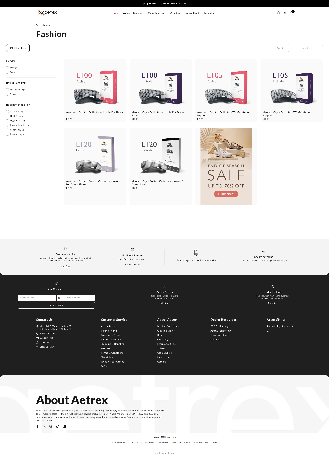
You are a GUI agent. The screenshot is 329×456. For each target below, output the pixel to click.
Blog (159, 335)
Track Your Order (110, 335)
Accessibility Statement (280, 326)
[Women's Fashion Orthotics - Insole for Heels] (95, 85)
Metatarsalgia (18, 134)
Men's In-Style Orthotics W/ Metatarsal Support (286, 113)
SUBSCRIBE (56, 305)
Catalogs (215, 339)
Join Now (165, 303)
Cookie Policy (163, 443)
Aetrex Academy (220, 335)
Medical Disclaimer (201, 443)
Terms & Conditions (112, 352)
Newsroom (163, 357)
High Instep (17, 120)
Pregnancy (17, 129)
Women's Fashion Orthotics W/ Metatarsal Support (223, 113)
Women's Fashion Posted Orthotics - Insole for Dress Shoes (93, 182)
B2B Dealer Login (220, 326)
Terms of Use (134, 443)
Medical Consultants (168, 326)
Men (13, 67)
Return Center (132, 264)
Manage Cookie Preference (181, 443)
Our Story (162, 339)
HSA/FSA (106, 348)
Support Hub (46, 337)
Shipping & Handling (112, 343)
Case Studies (164, 352)
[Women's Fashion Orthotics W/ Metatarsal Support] (226, 85)
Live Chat (44, 342)
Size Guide (107, 357)
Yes (13, 94)
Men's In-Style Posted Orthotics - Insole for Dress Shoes (158, 182)
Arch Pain (16, 111)
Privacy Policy (149, 443)
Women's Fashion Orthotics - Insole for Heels (94, 112)
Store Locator (47, 346)
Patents (214, 443)
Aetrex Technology (221, 330)
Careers (161, 361)
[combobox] (61, 298)
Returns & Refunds (111, 339)
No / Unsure (18, 89)
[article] (226, 166)
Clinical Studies (166, 330)
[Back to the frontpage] (37, 25)
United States (171, 437)
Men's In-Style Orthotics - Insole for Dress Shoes (157, 113)
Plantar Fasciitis (19, 125)
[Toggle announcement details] (185, 3)
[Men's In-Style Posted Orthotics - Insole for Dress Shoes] (160, 154)
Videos (161, 348)
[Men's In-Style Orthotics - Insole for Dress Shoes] (160, 85)
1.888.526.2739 (47, 333)
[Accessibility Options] (268, 330)
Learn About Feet (167, 343)
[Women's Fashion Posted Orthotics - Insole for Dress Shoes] (95, 154)
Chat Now (66, 266)
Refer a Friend (109, 330)
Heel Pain (16, 116)
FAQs (104, 366)
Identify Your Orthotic (113, 361)
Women (15, 72)
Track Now (272, 303)
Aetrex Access (109, 326)
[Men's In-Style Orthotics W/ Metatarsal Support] (291, 85)
